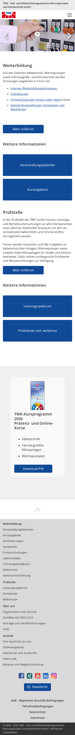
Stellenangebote (13, 647)
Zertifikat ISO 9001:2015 (18, 617)
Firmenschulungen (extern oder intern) (36, 99)
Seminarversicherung (17, 575)
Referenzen (10, 569)
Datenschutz (37, 712)
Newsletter (40, 687)
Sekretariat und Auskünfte (20, 653)
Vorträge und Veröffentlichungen (24, 623)
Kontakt (8, 636)
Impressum (37, 717)
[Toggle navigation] (70, 15)
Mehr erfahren (23, 129)
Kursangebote (12, 535)
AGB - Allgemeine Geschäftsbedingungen (37, 700)
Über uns (9, 606)
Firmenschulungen (15, 552)
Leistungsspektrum (15, 588)
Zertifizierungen (13, 541)
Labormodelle (12, 558)
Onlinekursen (19, 94)
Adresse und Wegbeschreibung (23, 664)
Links (6, 629)
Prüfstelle (9, 582)
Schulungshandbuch (16, 564)
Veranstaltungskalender (18, 529)
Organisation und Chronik (19, 612)
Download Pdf (33, 469)
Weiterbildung (12, 524)
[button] (5, 35)
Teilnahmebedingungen (37, 706)
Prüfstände (10, 593)
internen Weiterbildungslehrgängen (34, 88)
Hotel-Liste (10, 659)
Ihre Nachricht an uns (17, 641)
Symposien (10, 547)
